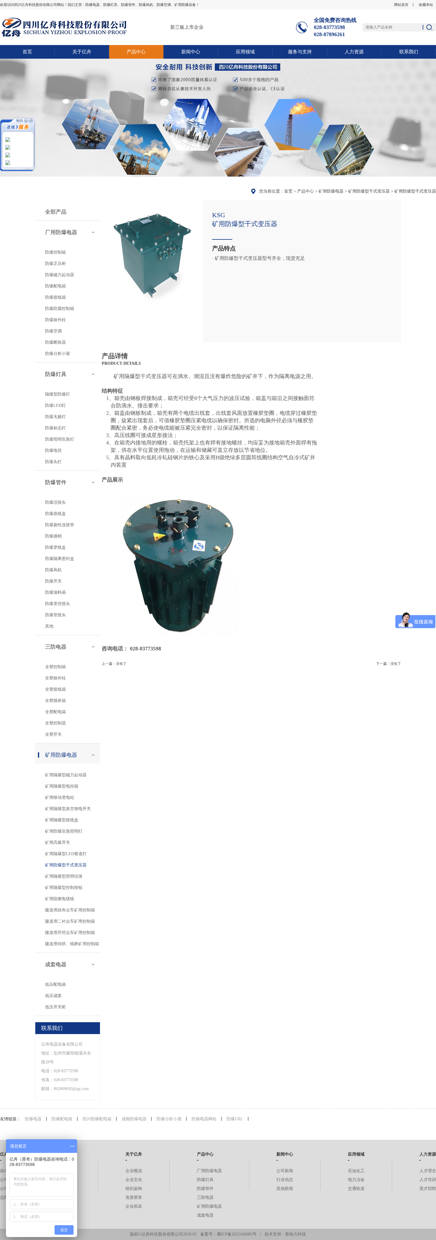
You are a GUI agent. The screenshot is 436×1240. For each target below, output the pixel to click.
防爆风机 (53, 570)
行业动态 (284, 1179)
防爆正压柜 (55, 263)
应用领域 (245, 51)
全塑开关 (53, 734)
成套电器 (55, 964)
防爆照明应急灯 (59, 439)
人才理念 (427, 1171)
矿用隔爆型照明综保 (63, 876)
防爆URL (235, 1119)
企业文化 (133, 1179)
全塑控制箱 (55, 667)
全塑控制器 (55, 723)
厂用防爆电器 (61, 232)
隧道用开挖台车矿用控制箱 (70, 932)
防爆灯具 (55, 374)
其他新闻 (284, 1188)
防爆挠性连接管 (59, 525)
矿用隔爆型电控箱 (61, 786)
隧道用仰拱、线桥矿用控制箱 (72, 944)
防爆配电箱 (55, 286)
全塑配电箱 (55, 712)
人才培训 (427, 1179)
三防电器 (55, 646)
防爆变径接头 (57, 603)
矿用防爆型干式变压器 (369, 191)
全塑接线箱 (55, 689)
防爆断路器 (55, 342)
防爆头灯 (53, 462)
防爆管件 (55, 482)
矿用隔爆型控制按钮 (63, 887)
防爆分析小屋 (57, 353)
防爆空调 (53, 331)
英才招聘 (427, 1188)
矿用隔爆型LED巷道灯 (66, 854)
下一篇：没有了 (388, 664)
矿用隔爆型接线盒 (61, 820)
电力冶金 (356, 1179)
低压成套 (53, 995)
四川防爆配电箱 (97, 1119)
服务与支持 (300, 51)
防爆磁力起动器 (59, 275)
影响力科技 (295, 1234)
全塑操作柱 (55, 678)
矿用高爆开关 (57, 842)
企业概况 (133, 1171)
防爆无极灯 (55, 417)
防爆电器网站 (204, 1119)
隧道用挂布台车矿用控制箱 (70, 910)
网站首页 (401, 5)
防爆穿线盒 (55, 547)
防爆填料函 (55, 592)
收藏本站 (426, 5)
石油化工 (356, 1171)
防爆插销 (53, 536)
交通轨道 (356, 1188)
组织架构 (133, 1188)
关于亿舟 (81, 51)
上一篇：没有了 (114, 664)
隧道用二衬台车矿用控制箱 (70, 921)
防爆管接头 (55, 615)
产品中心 (136, 51)
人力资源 (354, 51)
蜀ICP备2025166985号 (237, 1234)
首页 (27, 51)
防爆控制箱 (55, 252)
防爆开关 (53, 581)
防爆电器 (33, 1119)
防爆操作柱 (55, 320)
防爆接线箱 (55, 297)
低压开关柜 (55, 1007)
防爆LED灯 (55, 405)
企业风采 (133, 1206)
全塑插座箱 (55, 700)
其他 (49, 626)
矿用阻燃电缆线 (59, 899)
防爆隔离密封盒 (59, 558)
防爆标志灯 (55, 428)
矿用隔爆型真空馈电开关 (68, 809)
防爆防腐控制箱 (59, 308)
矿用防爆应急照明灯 (63, 831)
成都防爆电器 (134, 1119)
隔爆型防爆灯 (57, 394)
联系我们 (408, 51)
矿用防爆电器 (331, 191)
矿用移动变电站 (59, 797)
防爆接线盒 (55, 513)
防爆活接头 (55, 502)
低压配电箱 (55, 984)
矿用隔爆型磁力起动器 (66, 775)
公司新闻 (284, 1171)
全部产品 (55, 212)
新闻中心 (190, 51)
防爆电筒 (53, 450)
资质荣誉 (133, 1197)
